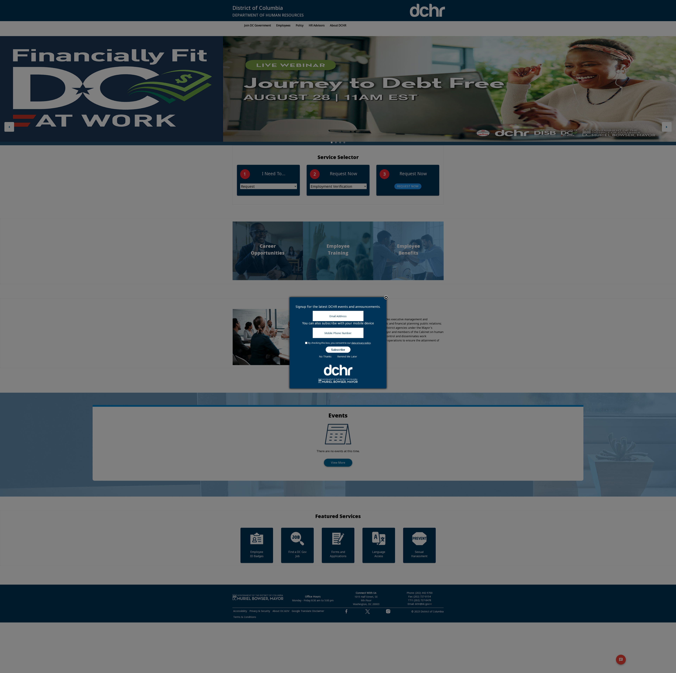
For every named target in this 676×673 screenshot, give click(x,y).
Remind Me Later (347, 356)
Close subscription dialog (386, 297)
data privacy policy (361, 342)
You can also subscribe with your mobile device (338, 323)
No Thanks (325, 356)
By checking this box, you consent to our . (339, 342)
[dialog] (338, 342)
